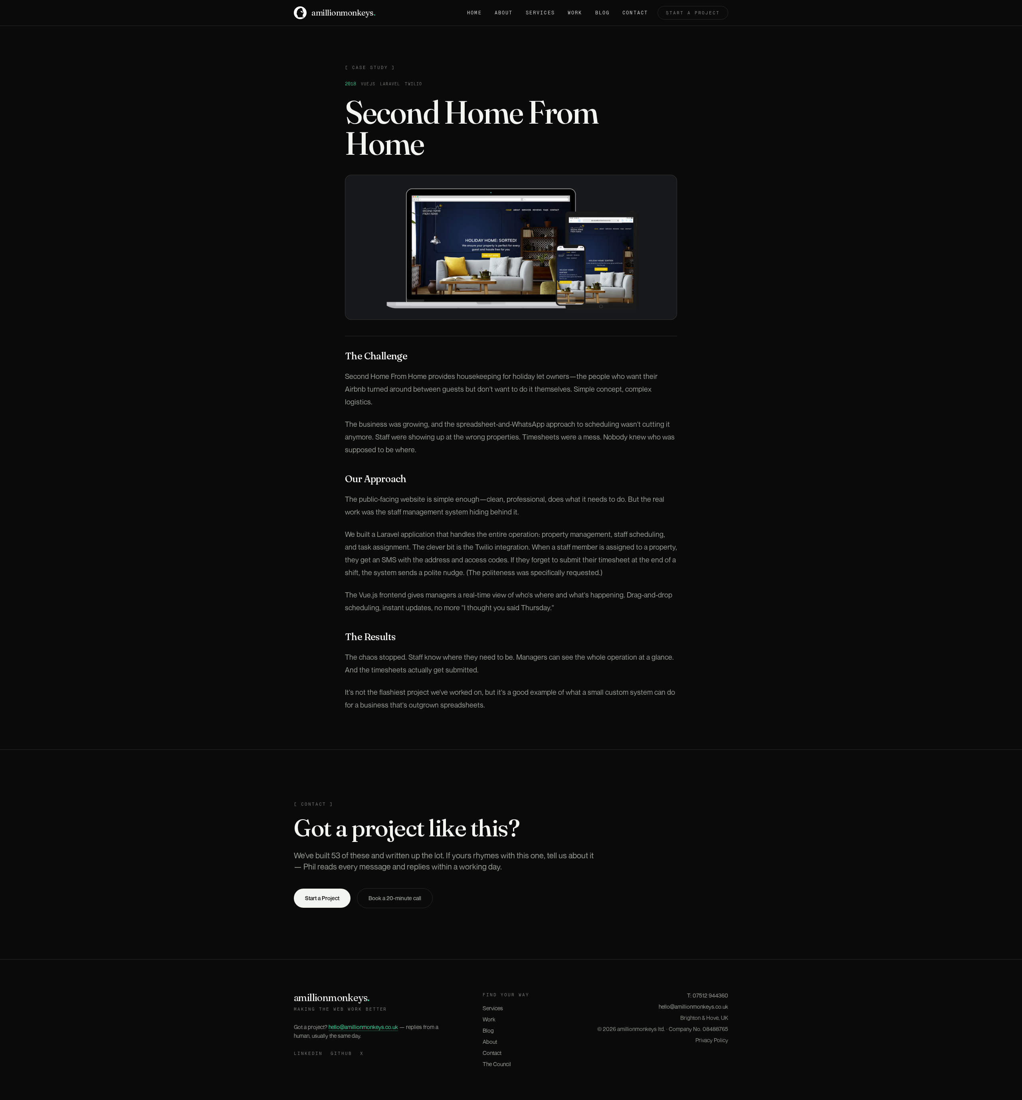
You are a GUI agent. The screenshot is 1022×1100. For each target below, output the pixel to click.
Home (474, 13)
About (504, 13)
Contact (635, 13)
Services (540, 13)
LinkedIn (308, 1053)
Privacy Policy (711, 1040)
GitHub (341, 1053)
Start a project (693, 13)
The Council (497, 1064)
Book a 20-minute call (394, 898)
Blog (602, 13)
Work (575, 13)
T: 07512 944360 (707, 995)
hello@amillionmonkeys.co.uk (363, 1026)
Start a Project (322, 898)
